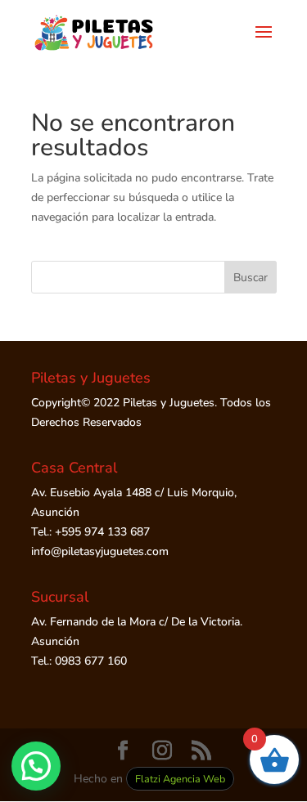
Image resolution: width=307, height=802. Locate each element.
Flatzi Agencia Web (180, 779)
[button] (36, 766)
